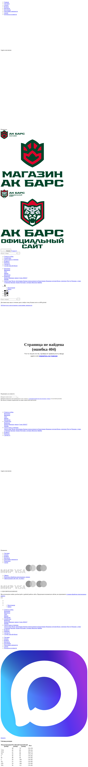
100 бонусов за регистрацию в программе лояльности (16, 305)
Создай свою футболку (11, 265)
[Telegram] (44, 128)
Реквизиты (7, 561)
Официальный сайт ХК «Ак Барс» (14, 578)
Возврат (6, 6)
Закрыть (3, 738)
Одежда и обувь (8, 256)
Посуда (69, 281)
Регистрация (11, 287)
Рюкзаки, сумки (76, 281)
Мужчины (7, 268)
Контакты (7, 8)
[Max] (50, 50)
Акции (6, 13)
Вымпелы (7, 276)
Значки (18, 282)
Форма (6, 278)
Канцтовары (42, 281)
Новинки (7, 262)
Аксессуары (7, 281)
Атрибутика (7, 258)
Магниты (34, 282)
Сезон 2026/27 (23, 278)
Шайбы (40, 282)
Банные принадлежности (30, 281)
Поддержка (7, 10)
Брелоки (13, 282)
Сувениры (7, 282)
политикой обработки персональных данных (39, 398)
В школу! (14, 251)
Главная (6, 2)
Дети (5, 271)
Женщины (7, 270)
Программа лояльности (11, 11)
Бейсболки (7, 275)
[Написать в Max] (44, 736)
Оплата (6, 5)
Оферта (6, 575)
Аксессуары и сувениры (11, 259)
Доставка (7, 3)
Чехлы (13, 281)
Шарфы (6, 279)
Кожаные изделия (51, 281)
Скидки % (7, 264)
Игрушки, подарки (26, 282)
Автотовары (19, 281)
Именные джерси (13, 278)
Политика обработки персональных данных (17, 577)
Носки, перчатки (62, 281)
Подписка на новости (10, 14)
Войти (9, 289)
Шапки (6, 273)
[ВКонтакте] (47, 50)
